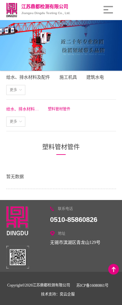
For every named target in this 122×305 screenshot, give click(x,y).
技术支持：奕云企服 (58, 294)
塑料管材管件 (59, 109)
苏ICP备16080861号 (92, 285)
